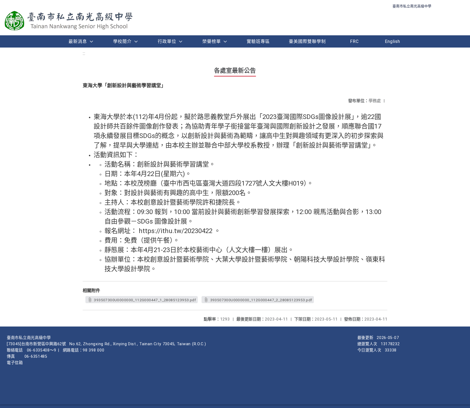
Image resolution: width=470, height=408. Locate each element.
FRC (354, 41)
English (392, 41)
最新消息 (78, 41)
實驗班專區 (258, 41)
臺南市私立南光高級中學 (411, 6)
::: (84, 53)
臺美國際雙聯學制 (307, 41)
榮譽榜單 (211, 41)
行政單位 (167, 41)
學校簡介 (122, 41)
